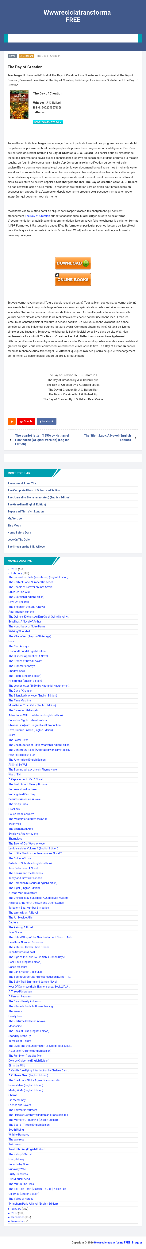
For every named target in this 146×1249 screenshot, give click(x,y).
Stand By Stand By (20, 1035)
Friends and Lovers (20, 1105)
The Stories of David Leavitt (25, 661)
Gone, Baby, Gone (19, 1164)
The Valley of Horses (21, 1198)
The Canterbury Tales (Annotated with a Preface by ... (41, 749)
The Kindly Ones (18, 804)
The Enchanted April (21, 828)
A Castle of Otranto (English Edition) (30, 1050)
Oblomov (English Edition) (24, 1193)
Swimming (15, 1144)
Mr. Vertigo (15, 518)
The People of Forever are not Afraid (30, 587)
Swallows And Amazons (23, 833)
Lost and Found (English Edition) (28, 651)
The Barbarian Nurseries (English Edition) (33, 883)
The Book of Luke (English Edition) (29, 1031)
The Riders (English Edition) (25, 675)
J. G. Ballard (26, 56)
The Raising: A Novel (21, 927)
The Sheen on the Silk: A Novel (26, 546)
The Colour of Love (20, 858)
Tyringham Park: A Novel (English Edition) (33, 1203)
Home (12, 56)
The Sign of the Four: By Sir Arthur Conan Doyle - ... (39, 957)
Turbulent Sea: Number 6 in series (29, 907)
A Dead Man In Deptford (23, 892)
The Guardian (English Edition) (27, 504)
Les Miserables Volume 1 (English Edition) (33, 848)
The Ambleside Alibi (21, 917)
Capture (13, 922)
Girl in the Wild (17, 1065)
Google (27, 421)
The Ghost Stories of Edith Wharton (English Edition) (40, 744)
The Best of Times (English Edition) (30, 1124)
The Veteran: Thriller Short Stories (29, 947)
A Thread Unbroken (20, 991)
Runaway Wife (17, 1169)
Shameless (15, 838)
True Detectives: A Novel (23, 868)
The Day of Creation (38, 216)
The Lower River (18, 739)
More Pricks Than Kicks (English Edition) (32, 705)
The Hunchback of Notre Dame (27, 626)
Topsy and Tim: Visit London (26, 511)
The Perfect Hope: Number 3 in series (31, 582)
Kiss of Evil (15, 774)
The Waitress (16, 1139)
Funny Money (17, 1159)
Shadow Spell (17, 670)
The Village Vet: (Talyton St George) (30, 636)
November (18, 1221)
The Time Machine (20, 700)
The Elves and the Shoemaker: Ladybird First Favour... (40, 1045)
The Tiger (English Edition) (24, 887)
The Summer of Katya (22, 665)
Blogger (137, 1242)
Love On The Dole (19, 539)
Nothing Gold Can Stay (22, 794)
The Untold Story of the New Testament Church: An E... (41, 937)
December (18, 1217)
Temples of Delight (20, 1040)
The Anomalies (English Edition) (28, 759)
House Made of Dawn (21, 813)
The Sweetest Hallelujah (23, 710)
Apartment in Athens (21, 611)
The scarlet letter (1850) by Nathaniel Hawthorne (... (39, 685)
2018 (14, 569)
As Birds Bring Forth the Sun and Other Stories (36, 902)
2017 (14, 1213)
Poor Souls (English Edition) (25, 961)
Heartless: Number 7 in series (26, 942)
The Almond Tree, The (22, 483)
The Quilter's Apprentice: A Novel (28, 656)
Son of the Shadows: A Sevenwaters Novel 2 (35, 853)
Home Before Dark (19, 532)
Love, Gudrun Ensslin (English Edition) (31, 730)
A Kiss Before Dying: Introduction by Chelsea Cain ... (39, 1070)
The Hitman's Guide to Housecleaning (31, 1006)
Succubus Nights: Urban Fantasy (28, 720)
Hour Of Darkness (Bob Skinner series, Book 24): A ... (40, 986)
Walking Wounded (19, 631)
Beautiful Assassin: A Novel (25, 799)
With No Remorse (19, 1134)
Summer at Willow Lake (23, 789)
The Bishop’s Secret (20, 1154)
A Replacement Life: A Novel (26, 779)
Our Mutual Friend (19, 1179)
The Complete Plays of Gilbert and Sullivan (34, 490)
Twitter (68, 421)
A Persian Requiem (20, 996)
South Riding (16, 1129)
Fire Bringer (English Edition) (25, 680)
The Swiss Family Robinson (25, 1001)
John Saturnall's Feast (22, 952)
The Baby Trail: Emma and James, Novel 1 (34, 981)
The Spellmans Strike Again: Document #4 (34, 1080)
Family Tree (15, 1016)
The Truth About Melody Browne (28, 784)
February (17, 573)
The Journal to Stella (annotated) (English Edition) (39, 497)
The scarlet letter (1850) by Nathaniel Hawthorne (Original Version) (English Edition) (42, 440)
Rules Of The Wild (19, 591)
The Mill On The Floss (21, 1183)
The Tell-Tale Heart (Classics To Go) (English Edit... (38, 1188)
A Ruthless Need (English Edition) (28, 1075)
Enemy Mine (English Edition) (26, 1085)
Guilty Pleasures (18, 1174)
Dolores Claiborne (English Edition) (29, 1060)
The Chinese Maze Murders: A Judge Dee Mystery (38, 897)
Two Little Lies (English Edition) (27, 1149)
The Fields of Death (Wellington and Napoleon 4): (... (39, 1114)
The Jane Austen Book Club (25, 971)
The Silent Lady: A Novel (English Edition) (33, 695)
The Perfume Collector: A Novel (27, 1021)
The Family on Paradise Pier (25, 1055)
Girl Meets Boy (17, 1100)
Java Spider (16, 932)
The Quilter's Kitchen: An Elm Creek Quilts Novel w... (39, 616)
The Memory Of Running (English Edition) (33, 1119)
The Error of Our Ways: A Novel (27, 843)
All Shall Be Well (18, 764)
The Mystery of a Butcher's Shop (28, 818)
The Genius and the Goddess (26, 873)
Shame (13, 1095)
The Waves (15, 1011)
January (16, 1208)
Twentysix (15, 823)
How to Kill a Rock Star (22, 754)
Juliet (12, 735)
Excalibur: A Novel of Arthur (25, 621)
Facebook (47, 421)
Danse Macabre (18, 966)
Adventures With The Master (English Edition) (36, 715)
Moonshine (15, 1026)
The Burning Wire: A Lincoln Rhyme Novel (33, 769)
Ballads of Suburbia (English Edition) (30, 863)
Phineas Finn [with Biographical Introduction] (35, 725)
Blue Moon (14, 525)
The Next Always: (19, 646)
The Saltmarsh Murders (23, 1109)
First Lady (14, 809)
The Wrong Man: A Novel (23, 912)
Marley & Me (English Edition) (26, 1090)
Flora (11, 641)
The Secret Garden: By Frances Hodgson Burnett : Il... (40, 976)
